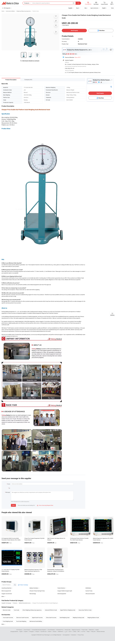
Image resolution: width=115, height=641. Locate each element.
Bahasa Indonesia (101, 631)
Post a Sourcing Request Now (45, 505)
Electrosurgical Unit (6, 591)
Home (3, 11)
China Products (27, 629)
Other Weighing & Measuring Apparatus (32, 610)
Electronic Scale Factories (22, 617)
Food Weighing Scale (8, 621)
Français (37, 631)
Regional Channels (76, 629)
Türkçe (88, 631)
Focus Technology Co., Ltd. (47, 634)
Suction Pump (89, 591)
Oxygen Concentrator (7, 593)
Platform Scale (35, 11)
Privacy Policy (81, 634)
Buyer (77, 8)
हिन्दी (78, 631)
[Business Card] (111, 86)
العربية (66, 631)
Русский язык (43, 631)
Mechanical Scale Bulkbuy (36, 621)
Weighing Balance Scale (93, 617)
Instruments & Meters (10, 11)
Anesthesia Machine (6, 588)
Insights (97, 629)
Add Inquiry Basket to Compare (30, 61)
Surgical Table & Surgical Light (65, 591)
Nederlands (60, 631)
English (21, 631)
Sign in (111, 4)
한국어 (70, 631)
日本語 (74, 631)
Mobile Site (91, 629)
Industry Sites (67, 629)
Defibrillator (88, 588)
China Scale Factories (51, 617)
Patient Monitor (61, 588)
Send (13, 505)
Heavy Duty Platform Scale (85, 610)
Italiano (49, 631)
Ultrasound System (90, 593)
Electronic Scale (6, 610)
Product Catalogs (23, 585)
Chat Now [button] (102, 30)
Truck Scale (16, 610)
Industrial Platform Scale (51, 610)
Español (26, 631)
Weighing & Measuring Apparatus (24, 11)
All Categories (7, 8)
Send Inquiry (74, 30)
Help (85, 8)
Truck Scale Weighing (21, 621)
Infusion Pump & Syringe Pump (37, 591)
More (3, 624)
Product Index (84, 629)
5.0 (94, 82)
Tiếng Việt (93, 631)
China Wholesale (51, 629)
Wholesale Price (59, 629)
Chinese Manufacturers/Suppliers (39, 629)
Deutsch (54, 631)
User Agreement (66, 634)
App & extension (94, 8)
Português (31, 631)
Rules (112, 8)
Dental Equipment (62, 593)
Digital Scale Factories (37, 617)
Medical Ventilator (34, 588)
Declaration (73, 634)
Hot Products (19, 629)
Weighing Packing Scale (78, 617)
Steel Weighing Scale (64, 617)
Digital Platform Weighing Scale (67, 610)
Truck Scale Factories (8, 617)
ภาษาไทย (83, 631)
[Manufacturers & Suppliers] (10, 3)
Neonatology (33, 593)
